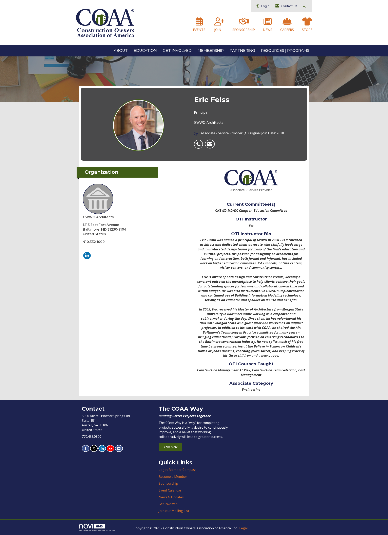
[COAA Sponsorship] (244, 23)
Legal (243, 528)
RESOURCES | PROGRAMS (285, 50)
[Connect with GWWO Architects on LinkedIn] (87, 255)
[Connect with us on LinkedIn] (102, 448)
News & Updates (171, 497)
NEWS (267, 30)
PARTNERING (242, 50)
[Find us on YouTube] (110, 448)
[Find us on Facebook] (85, 448)
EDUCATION (145, 50)
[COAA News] (268, 23)
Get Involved (168, 504)
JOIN (217, 30)
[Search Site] (305, 6)
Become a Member (173, 476)
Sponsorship (168, 483)
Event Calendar (170, 490)
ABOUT (121, 50)
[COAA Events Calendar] (199, 23)
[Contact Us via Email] (119, 448)
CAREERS (287, 30)
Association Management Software (97, 530)
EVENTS (199, 30)
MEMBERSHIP (211, 50)
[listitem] (199, 142)
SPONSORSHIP (243, 30)
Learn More (170, 447)
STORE (307, 30)
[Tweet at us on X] (94, 448)
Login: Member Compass (177, 469)
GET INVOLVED (177, 50)
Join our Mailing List (174, 511)
